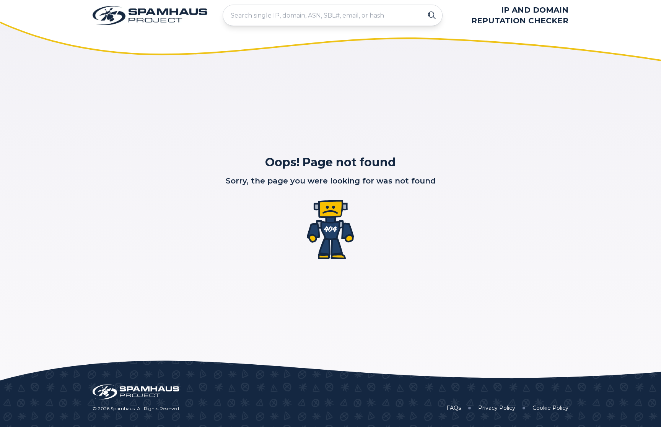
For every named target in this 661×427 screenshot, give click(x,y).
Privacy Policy (496, 407)
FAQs (453, 407)
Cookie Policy (550, 407)
